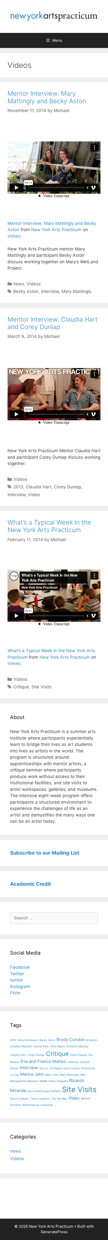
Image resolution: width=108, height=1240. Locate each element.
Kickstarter (88, 1068)
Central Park (41, 1046)
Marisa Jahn (32, 1074)
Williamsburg (30, 1105)
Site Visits (41, 686)
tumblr (16, 980)
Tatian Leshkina (40, 1098)
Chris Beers (57, 1046)
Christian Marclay (77, 1046)
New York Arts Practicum (56, 229)
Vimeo (14, 236)
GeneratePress (54, 1231)
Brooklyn (91, 1040)
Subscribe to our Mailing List (44, 853)
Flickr (15, 992)
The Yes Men (59, 1098)
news (18, 283)
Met (82, 1074)
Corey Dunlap (67, 486)
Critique (21, 686)
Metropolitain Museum (24, 1081)
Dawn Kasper (78, 1055)
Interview (50, 291)
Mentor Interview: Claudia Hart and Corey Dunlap (52, 323)
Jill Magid (55, 1068)
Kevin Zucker (71, 1068)
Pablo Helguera (58, 1081)
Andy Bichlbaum (28, 1040)
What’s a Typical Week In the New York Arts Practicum (49, 526)
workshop (46, 1105)
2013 (18, 486)
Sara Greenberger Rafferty (44, 1091)
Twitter (17, 973)
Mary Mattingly (76, 291)
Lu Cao (14, 1074)
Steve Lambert (19, 1098)
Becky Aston (25, 291)
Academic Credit (30, 884)
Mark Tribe (52, 1074)
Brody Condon (71, 1039)
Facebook (20, 967)
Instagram (20, 986)
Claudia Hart (38, 486)
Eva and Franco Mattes (43, 1061)
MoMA (43, 1081)
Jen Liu (43, 1068)
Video (34, 494)
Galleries (73, 1062)
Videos (34, 283)
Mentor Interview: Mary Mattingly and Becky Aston (47, 97)
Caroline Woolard (21, 1046)
